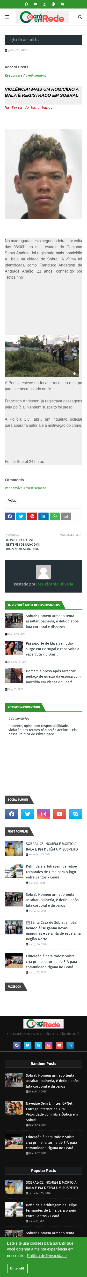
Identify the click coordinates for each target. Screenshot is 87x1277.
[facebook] (26, 4)
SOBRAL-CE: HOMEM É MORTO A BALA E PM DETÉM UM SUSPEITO (52, 846)
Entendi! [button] (17, 1268)
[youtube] (59, 814)
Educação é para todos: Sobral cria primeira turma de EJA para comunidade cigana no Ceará (51, 961)
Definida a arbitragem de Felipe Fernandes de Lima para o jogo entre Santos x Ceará (51, 871)
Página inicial (17, 40)
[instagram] (44, 4)
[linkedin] (70, 1045)
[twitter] (35, 4)
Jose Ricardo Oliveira (54, 584)
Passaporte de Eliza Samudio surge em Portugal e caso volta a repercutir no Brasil (52, 648)
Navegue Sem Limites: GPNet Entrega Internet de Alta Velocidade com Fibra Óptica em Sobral (52, 1111)
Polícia (33, 40)
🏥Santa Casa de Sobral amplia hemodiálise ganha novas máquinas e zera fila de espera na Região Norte (53, 930)
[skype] (62, 4)
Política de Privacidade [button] (47, 1256)
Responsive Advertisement (25, 75)
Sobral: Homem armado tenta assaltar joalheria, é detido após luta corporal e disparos (52, 621)
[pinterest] (53, 4)
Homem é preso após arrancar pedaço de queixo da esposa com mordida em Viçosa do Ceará (53, 676)
